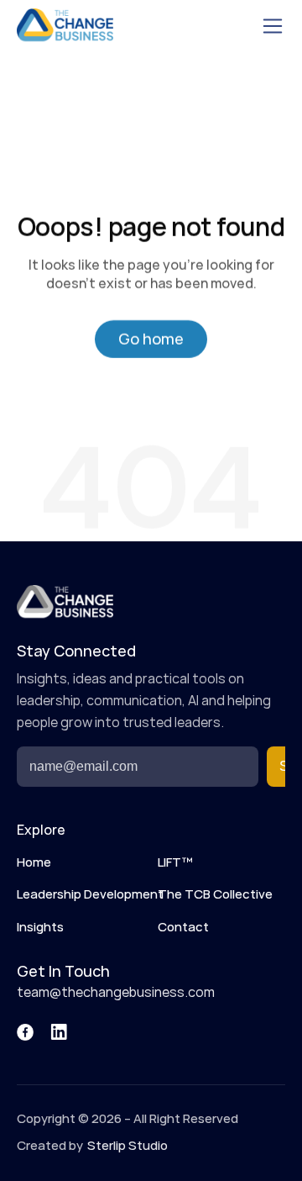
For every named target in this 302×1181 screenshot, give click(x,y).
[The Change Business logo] (65, 26)
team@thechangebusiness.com (116, 992)
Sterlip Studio (127, 1146)
